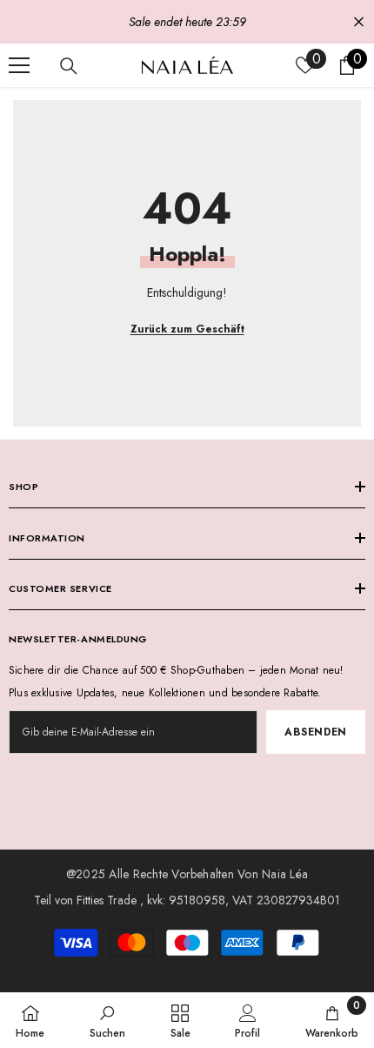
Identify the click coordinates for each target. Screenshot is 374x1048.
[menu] (19, 65)
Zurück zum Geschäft (187, 329)
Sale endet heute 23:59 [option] (187, 21)
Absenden (315, 732)
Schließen (358, 22)
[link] (107, 1020)
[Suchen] (68, 66)
